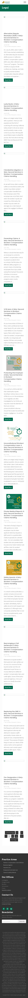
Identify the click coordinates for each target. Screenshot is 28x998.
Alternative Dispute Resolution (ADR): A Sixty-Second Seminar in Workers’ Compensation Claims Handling (13, 37)
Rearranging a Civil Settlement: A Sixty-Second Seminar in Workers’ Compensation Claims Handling (13, 647)
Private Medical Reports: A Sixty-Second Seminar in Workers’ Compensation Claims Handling (14, 514)
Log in (24, 995)
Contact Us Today (6, 904)
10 (16, 836)
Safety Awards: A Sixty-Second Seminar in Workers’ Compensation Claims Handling (13, 580)
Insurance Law (7, 867)
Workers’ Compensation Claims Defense (13, 862)
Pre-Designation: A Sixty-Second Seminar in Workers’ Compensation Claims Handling (13, 780)
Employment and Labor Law (10, 870)
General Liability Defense (9, 872)
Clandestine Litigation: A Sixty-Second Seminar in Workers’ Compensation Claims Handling (13, 173)
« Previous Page (10, 833)
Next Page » (14, 840)
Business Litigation (8, 865)
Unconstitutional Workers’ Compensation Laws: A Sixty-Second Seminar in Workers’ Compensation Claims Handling (14, 447)
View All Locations (6, 890)
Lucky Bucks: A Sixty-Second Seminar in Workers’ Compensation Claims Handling (13, 107)
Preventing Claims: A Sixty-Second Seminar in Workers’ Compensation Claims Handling (13, 241)
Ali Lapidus (20, 995)
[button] (24, 2)
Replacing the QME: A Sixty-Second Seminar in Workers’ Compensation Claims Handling (13, 714)
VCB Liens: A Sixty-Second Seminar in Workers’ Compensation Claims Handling (14, 312)
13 (21, 836)
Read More (8, 80)
